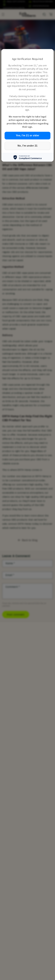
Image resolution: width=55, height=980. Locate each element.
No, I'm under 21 (28, 145)
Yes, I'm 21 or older (27, 135)
